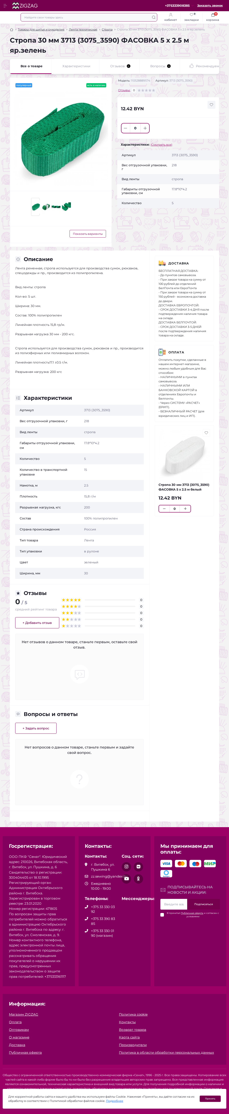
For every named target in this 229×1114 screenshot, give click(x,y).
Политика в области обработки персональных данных (166, 1052)
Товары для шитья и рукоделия (41, 29)
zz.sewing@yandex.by (109, 876)
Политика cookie (133, 1014)
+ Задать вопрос (36, 728)
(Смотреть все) (161, 144)
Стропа (107, 29)
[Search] (153, 17)
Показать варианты (88, 234)
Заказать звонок (210, 5)
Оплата (176, 352)
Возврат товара (132, 1029)
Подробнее (114, 1101)
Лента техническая (83, 29)
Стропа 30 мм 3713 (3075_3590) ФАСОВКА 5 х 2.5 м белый (184, 487)
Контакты (127, 1022)
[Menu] (6, 5)
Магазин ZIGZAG (23, 1014)
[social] (126, 867)
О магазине (19, 1037)
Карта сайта (129, 1037)
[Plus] (145, 128)
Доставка (178, 263)
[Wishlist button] (211, 105)
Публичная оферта (192, 913)
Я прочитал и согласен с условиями (193, 915)
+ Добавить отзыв (37, 623)
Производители (133, 1045)
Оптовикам (19, 1029)
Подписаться (203, 904)
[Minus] (125, 128)
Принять (210, 1098)
